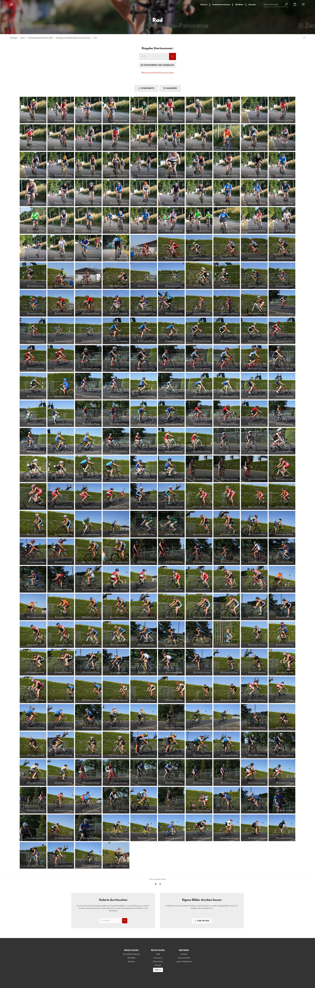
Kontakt (158, 965)
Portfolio (184, 954)
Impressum (158, 958)
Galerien (203, 5)
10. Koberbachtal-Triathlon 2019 (40, 38)
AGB (158, 954)
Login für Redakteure (184, 961)
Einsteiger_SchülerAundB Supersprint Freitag (73, 38)
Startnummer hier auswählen (158, 65)
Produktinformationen (221, 5)
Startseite (13, 38)
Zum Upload (202, 921)
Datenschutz (158, 961)
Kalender (252, 5)
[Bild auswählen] (23, 120)
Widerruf (158, 970)
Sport (22, 38)
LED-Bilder (239, 5)
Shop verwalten (184, 958)
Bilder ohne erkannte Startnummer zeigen (157, 72)
